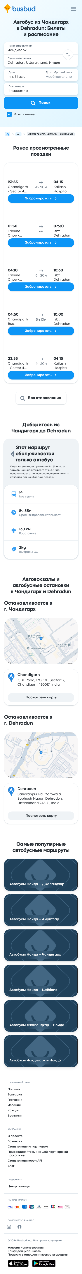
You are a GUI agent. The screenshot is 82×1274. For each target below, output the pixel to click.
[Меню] (73, 9)
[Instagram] (9, 1226)
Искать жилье (24, 114)
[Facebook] (20, 1226)
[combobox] (41, 48)
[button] (68, 54)
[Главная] (7, 134)
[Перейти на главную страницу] (19, 8)
